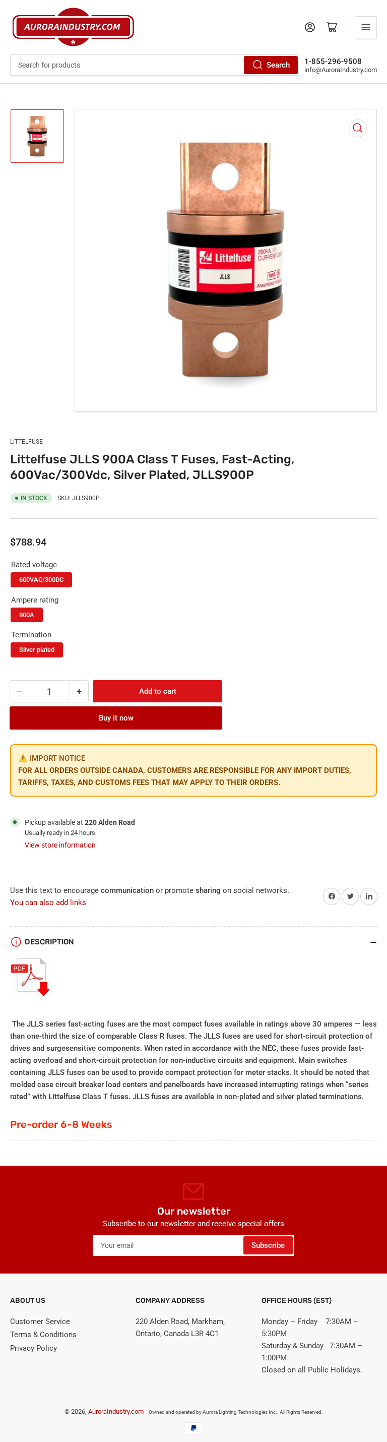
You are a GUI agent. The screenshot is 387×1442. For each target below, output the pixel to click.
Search (278, 65)
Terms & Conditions (43, 1334)
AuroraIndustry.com (116, 1411)
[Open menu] (366, 27)
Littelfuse (26, 441)
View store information (60, 845)
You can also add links (48, 902)
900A (26, 615)
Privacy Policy (33, 1348)
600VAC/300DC (41, 579)
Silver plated (36, 649)
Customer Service (40, 1321)
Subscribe (268, 1245)
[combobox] (154, 65)
